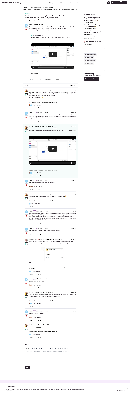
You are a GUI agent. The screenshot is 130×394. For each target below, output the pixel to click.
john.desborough (33, 239)
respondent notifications (63, 92)
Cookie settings (121, 390)
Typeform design (89, 57)
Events (79, 2)
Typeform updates (88, 22)
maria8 (30, 24)
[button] (116, 2)
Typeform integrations (90, 54)
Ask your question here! (91, 78)
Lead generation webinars (90, 28)
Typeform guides (88, 44)
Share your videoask (89, 38)
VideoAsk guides (88, 34)
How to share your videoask (91, 36)
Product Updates (71, 2)
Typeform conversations (36, 7)
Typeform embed (89, 63)
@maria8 (34, 37)
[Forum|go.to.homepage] (12, 3)
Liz (29, 90)
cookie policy (9, 390)
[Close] (127, 388)
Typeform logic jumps (90, 60)
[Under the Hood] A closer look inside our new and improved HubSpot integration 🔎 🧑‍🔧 (92, 19)
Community (25, 7)
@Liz (30, 114)
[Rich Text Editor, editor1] (50, 357)
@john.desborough (33, 281)
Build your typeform (48, 7)
